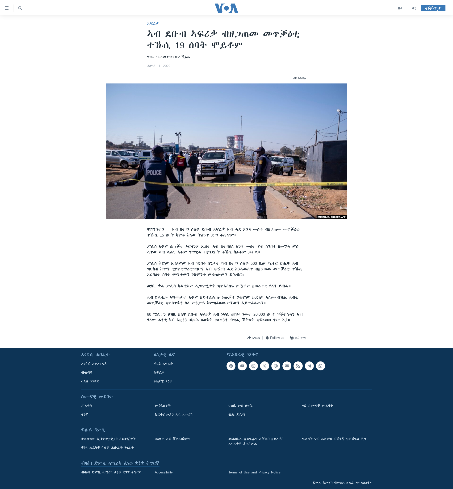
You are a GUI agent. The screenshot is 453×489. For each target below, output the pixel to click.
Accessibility (164, 472)
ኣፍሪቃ (153, 23)
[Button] (299, 78)
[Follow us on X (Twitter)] (264, 365)
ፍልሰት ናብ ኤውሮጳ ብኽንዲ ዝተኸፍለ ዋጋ (334, 439)
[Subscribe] (286, 365)
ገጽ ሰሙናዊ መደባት (317, 406)
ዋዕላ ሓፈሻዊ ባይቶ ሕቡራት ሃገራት (107, 448)
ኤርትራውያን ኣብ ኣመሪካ (174, 414)
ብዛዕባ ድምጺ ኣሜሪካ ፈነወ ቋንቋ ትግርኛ (111, 472)
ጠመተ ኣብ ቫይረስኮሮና (172, 439)
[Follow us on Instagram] (253, 365)
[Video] (400, 8)
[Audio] (414, 8)
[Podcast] (275, 365)
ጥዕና (84, 414)
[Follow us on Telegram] (309, 365)
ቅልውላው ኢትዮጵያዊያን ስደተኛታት (108, 439)
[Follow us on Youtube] (242, 365)
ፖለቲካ (86, 406)
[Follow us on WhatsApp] (320, 365)
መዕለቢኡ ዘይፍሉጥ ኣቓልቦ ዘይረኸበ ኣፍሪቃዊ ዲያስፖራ (256, 441)
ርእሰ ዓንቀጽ (90, 381)
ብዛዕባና (86, 372)
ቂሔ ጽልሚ (237, 414)
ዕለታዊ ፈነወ (163, 381)
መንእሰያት (163, 406)
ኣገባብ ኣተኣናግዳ (94, 364)
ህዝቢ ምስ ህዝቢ (240, 406)
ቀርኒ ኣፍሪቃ (163, 364)
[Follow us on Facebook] (230, 365)
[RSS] (298, 365)
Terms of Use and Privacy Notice (254, 472)
